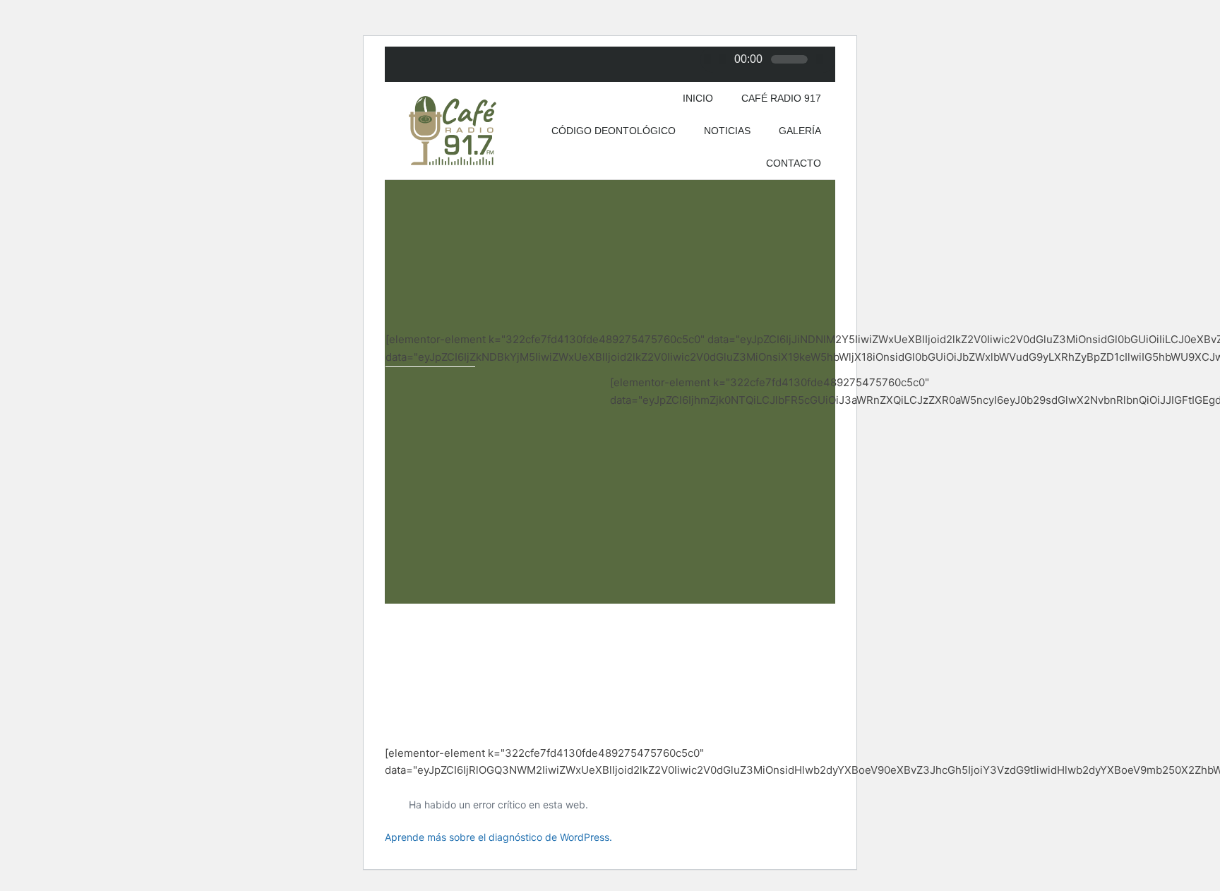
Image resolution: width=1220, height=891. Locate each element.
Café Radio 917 (781, 98)
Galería (800, 130)
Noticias (727, 130)
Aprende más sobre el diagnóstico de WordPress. (498, 837)
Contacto (793, 163)
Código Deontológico (613, 130)
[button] (401, 397)
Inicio (698, 98)
